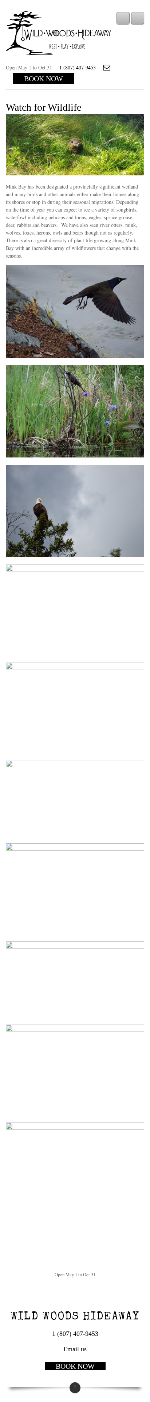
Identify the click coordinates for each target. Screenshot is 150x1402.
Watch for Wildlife (43, 107)
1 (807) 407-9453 (77, 67)
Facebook (121, 67)
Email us (106, 67)
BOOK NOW (43, 79)
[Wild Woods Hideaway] (58, 50)
